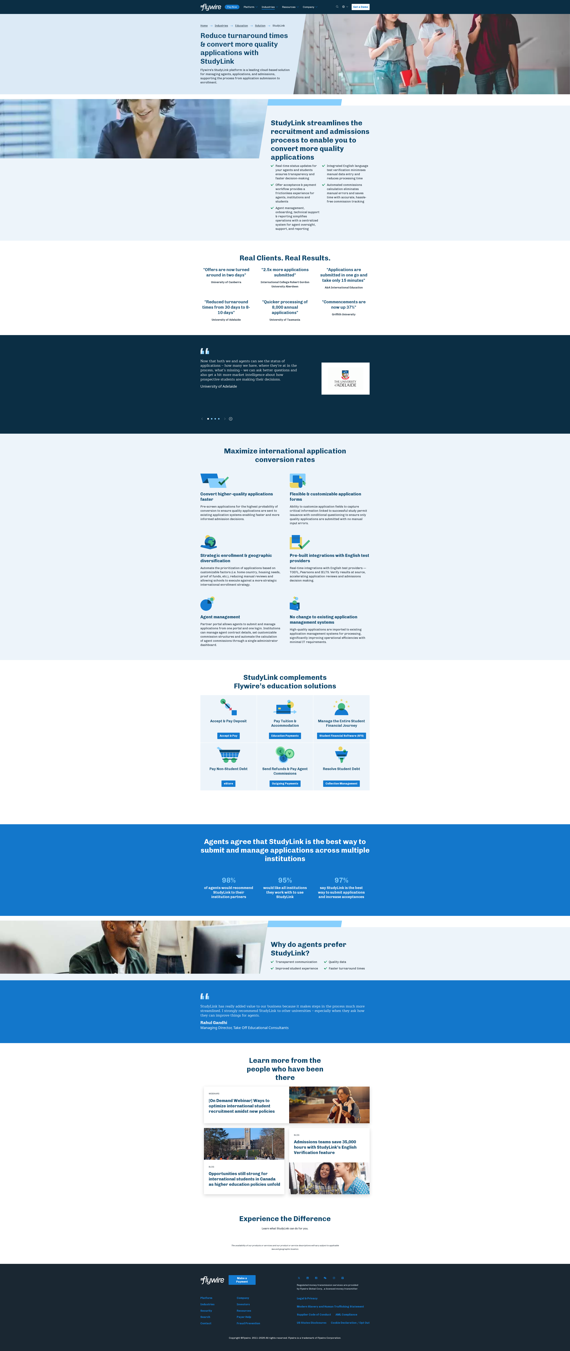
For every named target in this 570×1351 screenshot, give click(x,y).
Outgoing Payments (285, 783)
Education (241, 25)
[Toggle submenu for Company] (316, 7)
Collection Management (341, 783)
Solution (260, 25)
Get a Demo (360, 7)
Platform (249, 6)
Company (308, 6)
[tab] (208, 419)
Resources (289, 6)
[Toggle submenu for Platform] (256, 7)
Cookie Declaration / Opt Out (350, 1322)
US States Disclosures (311, 1322)
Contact (205, 1323)
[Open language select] (347, 6)
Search (205, 1317)
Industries (268, 6)
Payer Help (244, 1317)
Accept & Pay (228, 735)
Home (204, 25)
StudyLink (279, 25)
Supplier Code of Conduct (314, 1314)
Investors (243, 1304)
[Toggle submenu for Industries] (277, 7)
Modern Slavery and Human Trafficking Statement (330, 1306)
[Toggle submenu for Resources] (297, 7)
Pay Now (232, 6)
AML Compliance (346, 1314)
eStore (228, 783)
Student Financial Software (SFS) (341, 735)
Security (206, 1310)
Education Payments (285, 735)
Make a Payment (242, 1280)
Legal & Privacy (307, 1298)
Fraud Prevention (248, 1323)
